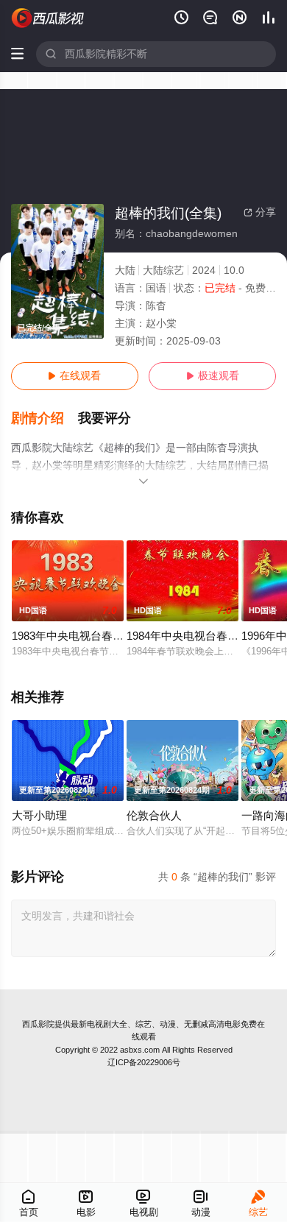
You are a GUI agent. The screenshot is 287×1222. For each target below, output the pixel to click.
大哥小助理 (39, 816)
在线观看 (74, 375)
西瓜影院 (38, 1024)
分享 (260, 212)
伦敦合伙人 (154, 816)
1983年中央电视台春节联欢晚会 (90, 636)
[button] (45, 418)
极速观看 (212, 375)
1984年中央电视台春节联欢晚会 (205, 636)
